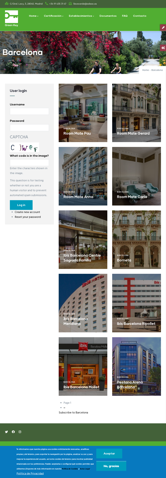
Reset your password (28, 217)
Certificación (52, 15)
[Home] (11, 18)
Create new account (27, 212)
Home (32, 15)
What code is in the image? (29, 155)
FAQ (125, 15)
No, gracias (111, 466)
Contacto (139, 15)
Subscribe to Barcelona (73, 412)
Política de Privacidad (30, 473)
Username (17, 104)
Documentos (108, 15)
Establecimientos (80, 15)
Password (17, 120)
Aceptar (109, 453)
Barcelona (69, 128)
